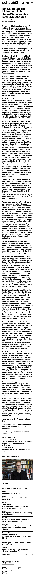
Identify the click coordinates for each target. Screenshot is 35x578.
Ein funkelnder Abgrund (11, 493)
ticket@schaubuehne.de (8, 564)
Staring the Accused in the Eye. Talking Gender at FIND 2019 (17, 514)
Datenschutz (5, 573)
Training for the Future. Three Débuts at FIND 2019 (17, 499)
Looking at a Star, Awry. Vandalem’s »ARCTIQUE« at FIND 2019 (15, 520)
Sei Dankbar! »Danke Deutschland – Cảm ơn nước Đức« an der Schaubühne (15, 506)
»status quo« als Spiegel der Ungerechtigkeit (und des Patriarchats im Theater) (17, 528)
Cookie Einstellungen (7, 570)
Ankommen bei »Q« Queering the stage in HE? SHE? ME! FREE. (16, 536)
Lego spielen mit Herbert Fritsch (14, 489)
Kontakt (4, 567)
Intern (19, 567)
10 (32, 554)
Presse (20, 568)
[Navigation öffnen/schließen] (32, 3)
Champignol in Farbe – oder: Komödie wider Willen (16, 544)
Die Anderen (8, 437)
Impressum (5, 571)
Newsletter (5, 568)
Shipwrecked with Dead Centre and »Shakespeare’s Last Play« (15, 550)
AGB (3, 572)
